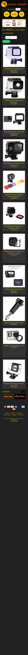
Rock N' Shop (13, 418)
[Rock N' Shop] (14, 6)
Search (7, 413)
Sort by (3, 37)
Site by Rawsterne (14, 419)
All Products (21, 414)
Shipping (14, 414)
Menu (6, 14)
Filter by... (6, 41)
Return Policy (7, 414)
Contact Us (20, 413)
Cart (22, 14)
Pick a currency (11, 9)
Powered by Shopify (14, 421)
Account (14, 14)
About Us (12, 413)
